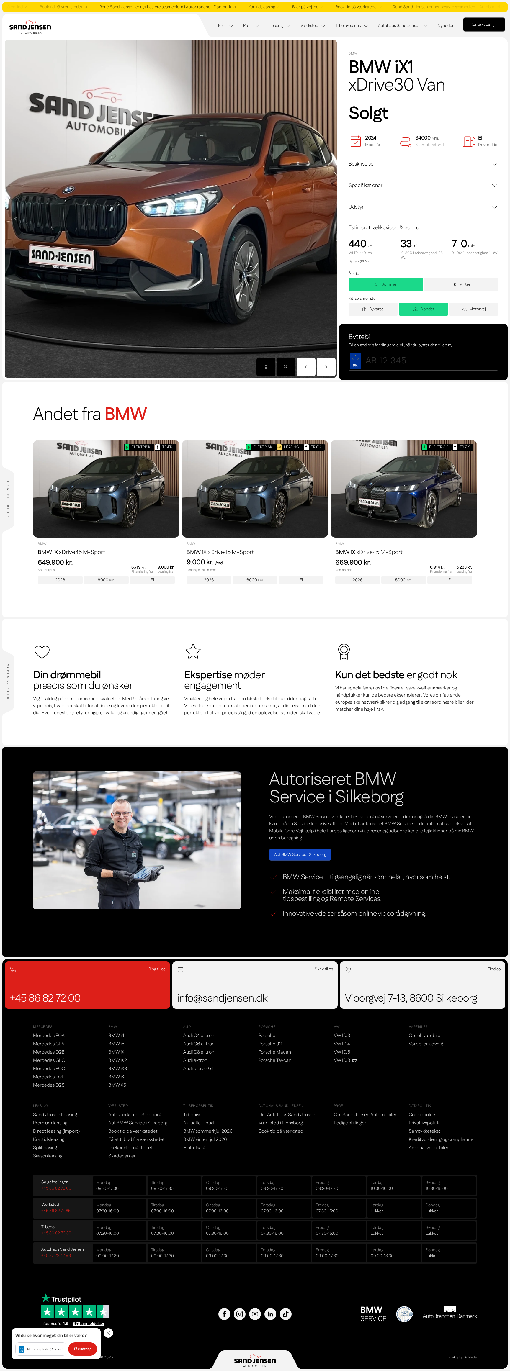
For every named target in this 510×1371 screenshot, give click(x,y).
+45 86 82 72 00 (56, 1188)
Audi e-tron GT (198, 1068)
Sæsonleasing (47, 1156)
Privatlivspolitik (424, 1123)
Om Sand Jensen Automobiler (365, 1114)
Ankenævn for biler (429, 1147)
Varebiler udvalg (426, 1044)
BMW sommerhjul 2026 (208, 1131)
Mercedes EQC (49, 1068)
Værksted (309, 26)
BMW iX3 (117, 1068)
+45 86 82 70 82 (56, 1233)
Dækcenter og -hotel (130, 1147)
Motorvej (477, 309)
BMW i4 (116, 1035)
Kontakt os (480, 24)
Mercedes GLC (49, 1060)
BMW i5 (116, 1044)
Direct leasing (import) (56, 1131)
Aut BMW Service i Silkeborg (300, 855)
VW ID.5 (342, 1052)
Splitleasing (45, 1147)
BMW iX (116, 1077)
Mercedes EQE (48, 1077)
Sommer (389, 284)
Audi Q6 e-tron (199, 1044)
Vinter (465, 284)
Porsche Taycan (275, 1060)
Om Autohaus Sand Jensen (287, 1114)
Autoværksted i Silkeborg (134, 1114)
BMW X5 (117, 1085)
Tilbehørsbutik (348, 26)
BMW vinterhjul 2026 (205, 1139)
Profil (247, 26)
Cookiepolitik (422, 1114)
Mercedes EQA (49, 1035)
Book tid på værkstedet (321, 7)
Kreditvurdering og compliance (441, 1139)
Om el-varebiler (425, 1035)
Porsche (267, 1035)
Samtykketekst (424, 1131)
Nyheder (446, 26)
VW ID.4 (342, 1044)
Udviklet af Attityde (462, 1357)
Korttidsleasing (225, 7)
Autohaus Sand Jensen (399, 26)
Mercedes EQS (49, 1085)
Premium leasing (50, 1123)
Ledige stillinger (350, 1123)
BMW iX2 (117, 1060)
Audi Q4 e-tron (198, 1035)
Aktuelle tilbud (198, 1123)
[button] (56, 1343)
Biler (222, 26)
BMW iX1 (117, 1052)
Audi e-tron (195, 1060)
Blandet (427, 309)
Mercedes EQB (49, 1052)
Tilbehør (191, 1114)
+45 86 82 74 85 (56, 1211)
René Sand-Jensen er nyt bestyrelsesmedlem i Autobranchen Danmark (129, 7)
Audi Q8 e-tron (198, 1052)
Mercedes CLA (48, 1044)
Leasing (276, 26)
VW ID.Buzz (345, 1060)
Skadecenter (122, 1156)
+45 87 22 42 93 (56, 1256)
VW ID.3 (342, 1035)
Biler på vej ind (269, 7)
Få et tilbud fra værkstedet (136, 1139)
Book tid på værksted (281, 1131)
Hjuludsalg (194, 1147)
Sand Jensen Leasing (55, 1114)
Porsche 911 (270, 1044)
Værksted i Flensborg (281, 1123)
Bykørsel (377, 309)
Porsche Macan (275, 1052)
